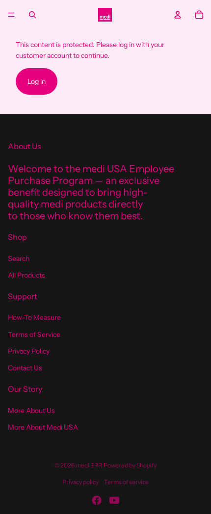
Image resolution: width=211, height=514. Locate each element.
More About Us (31, 410)
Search (18, 258)
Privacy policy (80, 482)
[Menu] (11, 14)
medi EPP (88, 465)
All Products (26, 275)
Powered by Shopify (130, 465)
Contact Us (25, 367)
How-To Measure (34, 317)
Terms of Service (34, 334)
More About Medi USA (43, 427)
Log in (36, 81)
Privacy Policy (29, 351)
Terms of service (126, 482)
